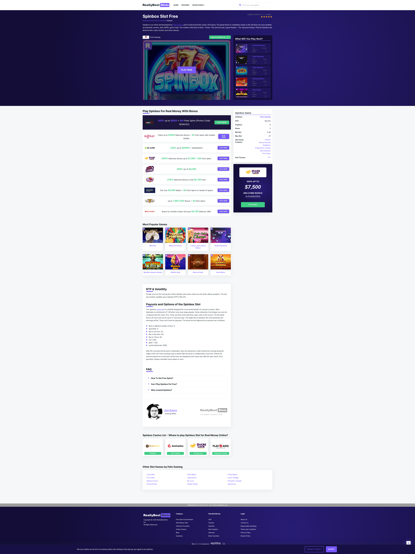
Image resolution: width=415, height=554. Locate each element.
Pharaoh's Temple (235, 481)
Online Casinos (198, 5)
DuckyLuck (198, 453)
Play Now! (253, 205)
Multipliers (267, 145)
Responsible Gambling (248, 526)
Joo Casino (175, 453)
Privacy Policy (246, 532)
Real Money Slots (182, 523)
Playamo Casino (220, 453)
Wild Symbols (265, 151)
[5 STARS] (271, 17)
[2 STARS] (264, 17)
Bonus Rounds (265, 142)
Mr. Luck (190, 481)
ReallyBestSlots (148, 20)
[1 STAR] (262, 17)
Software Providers (182, 526)
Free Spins (266, 153)
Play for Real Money (219, 37)
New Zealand (213, 529)
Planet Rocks (152, 484)
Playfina (153, 453)
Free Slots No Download (184, 519)
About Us (244, 519)
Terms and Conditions (248, 529)
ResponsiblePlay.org (220, 505)
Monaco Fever (152, 481)
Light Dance (192, 478)
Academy (179, 536)
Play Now (221, 122)
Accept (331, 549)
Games (175, 5)
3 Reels (268, 140)
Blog (177, 532)
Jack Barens (170, 410)
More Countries (213, 536)
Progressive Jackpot (263, 148)
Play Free (186, 70)
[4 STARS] (269, 17)
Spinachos (232, 484)
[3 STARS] (266, 17)
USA (209, 519)
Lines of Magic (233, 478)
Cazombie (151, 474)
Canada (211, 523)
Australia (211, 526)
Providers (185, 5)
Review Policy (245, 536)
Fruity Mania (232, 474)
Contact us (244, 523)
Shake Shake (192, 484)
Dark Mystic (191, 474)
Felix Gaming (160, 20)
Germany (211, 532)
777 (269, 157)
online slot (160, 309)
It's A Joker (151, 478)
